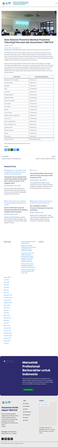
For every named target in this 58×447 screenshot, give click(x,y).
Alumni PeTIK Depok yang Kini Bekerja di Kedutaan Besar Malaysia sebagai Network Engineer (16, 210)
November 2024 (8, 297)
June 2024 (6, 307)
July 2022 (6, 343)
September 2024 (8, 302)
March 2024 (7, 315)
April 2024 (6, 313)
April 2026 (6, 287)
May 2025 (6, 290)
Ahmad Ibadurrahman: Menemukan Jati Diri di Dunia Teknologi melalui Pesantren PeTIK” (41, 175)
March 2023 (7, 325)
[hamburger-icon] (56, 3)
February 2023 (7, 328)
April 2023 (6, 323)
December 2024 (8, 295)
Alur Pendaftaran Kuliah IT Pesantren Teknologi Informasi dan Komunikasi (41, 208)
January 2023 (7, 330)
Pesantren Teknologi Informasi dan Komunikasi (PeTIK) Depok (20, 3)
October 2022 (7, 338)
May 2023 (6, 320)
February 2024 (7, 318)
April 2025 (6, 292)
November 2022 (8, 335)
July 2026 (6, 279)
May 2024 (6, 310)
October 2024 (7, 300)
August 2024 (7, 305)
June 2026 (6, 282)
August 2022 (7, 340)
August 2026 (7, 277)
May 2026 (6, 285)
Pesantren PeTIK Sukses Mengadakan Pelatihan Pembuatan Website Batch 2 (28, 265)
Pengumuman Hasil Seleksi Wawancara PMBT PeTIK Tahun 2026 (28, 271)
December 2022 (8, 333)
